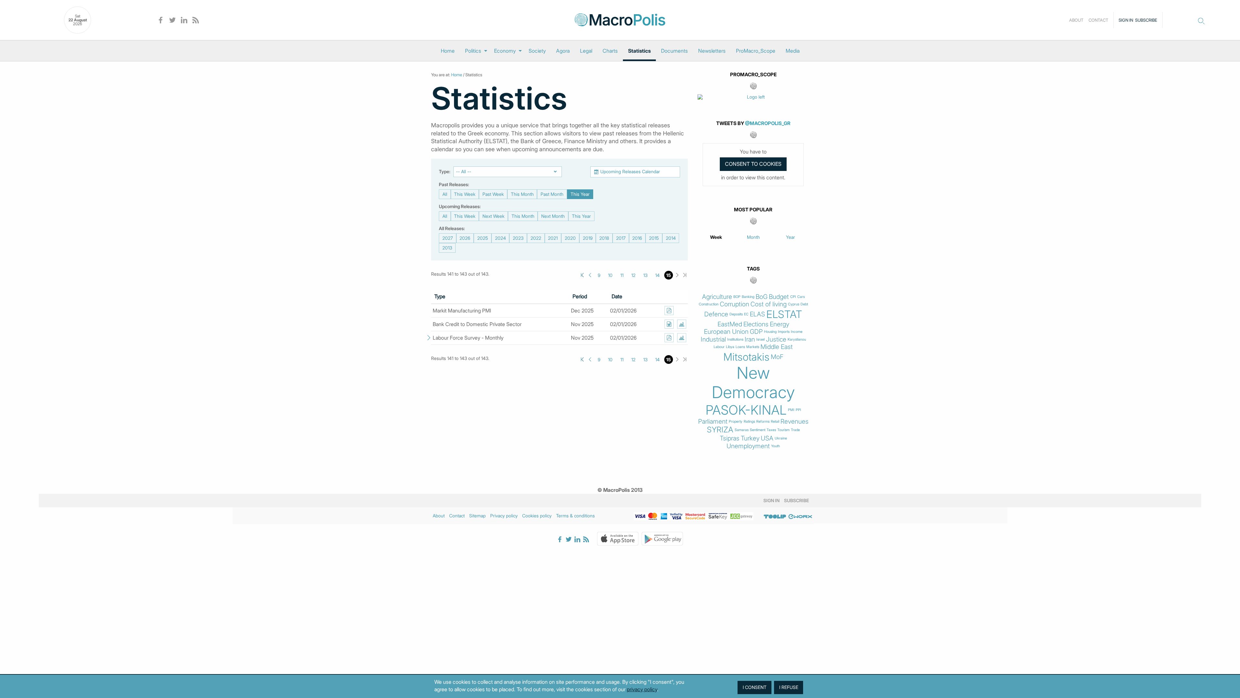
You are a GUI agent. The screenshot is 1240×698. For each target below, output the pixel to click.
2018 (604, 238)
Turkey (750, 438)
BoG (762, 297)
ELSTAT (784, 314)
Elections (756, 324)
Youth (775, 446)
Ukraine (781, 438)
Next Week (493, 216)
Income (796, 332)
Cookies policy (537, 515)
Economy (505, 51)
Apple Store (617, 538)
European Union (726, 331)
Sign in (1126, 20)
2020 (570, 238)
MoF (777, 357)
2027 (447, 238)
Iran (750, 339)
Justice (776, 339)
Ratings (749, 421)
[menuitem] (448, 50)
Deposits (736, 314)
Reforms (763, 421)
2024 (500, 238)
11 (622, 275)
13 (645, 275)
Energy (779, 324)
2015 (654, 238)
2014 (671, 238)
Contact (1098, 20)
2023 (518, 238)
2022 (536, 238)
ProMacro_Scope (755, 51)
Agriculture (717, 297)
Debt (804, 304)
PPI (798, 410)
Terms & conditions (575, 515)
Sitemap (477, 515)
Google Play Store (662, 538)
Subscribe (1146, 20)
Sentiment (757, 430)
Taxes (771, 430)
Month (753, 237)
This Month (522, 194)
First (582, 275)
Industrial (713, 339)
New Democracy (753, 382)
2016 (637, 238)
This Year (580, 194)
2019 (588, 238)
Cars (801, 297)
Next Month (553, 216)
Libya (730, 347)
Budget (779, 297)
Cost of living (768, 304)
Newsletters (712, 51)
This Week (464, 194)
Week (716, 237)
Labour (719, 347)
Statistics (639, 51)
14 (657, 275)
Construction (708, 304)
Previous (590, 275)
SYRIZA (720, 429)
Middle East (776, 347)
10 (610, 275)
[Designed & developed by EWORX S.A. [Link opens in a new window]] (800, 517)
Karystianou (797, 339)
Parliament (713, 421)
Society (537, 51)
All (444, 194)
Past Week (493, 194)
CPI (793, 297)
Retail (775, 421)
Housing (770, 332)
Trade (795, 430)
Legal (586, 51)
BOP (736, 297)
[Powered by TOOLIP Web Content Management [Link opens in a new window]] (775, 517)
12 (633, 275)
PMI (791, 410)
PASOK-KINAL (746, 410)
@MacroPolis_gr (767, 123)
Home (448, 51)
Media (793, 51)
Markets (752, 347)
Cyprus (793, 304)
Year (790, 237)
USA (767, 438)
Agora (563, 51)
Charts (610, 51)
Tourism (783, 430)
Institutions (735, 339)
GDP (756, 331)
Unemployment (748, 446)
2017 (620, 238)
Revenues (794, 421)
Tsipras (729, 438)
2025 (482, 238)
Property (735, 421)
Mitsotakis (746, 357)
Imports (784, 332)
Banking (748, 297)
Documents (674, 51)
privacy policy (642, 689)
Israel (760, 339)
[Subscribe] (669, 311)
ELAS (757, 314)
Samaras (742, 430)
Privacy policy (504, 515)
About (1076, 20)
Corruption (734, 304)
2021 (553, 238)
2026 (465, 238)
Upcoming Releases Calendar (630, 171)
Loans (740, 347)
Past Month (552, 194)
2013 (447, 247)
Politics (473, 51)
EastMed (730, 324)
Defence (716, 314)
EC (746, 314)
